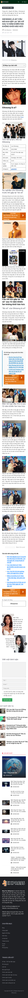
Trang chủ (5, 11)
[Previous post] (2, 624)
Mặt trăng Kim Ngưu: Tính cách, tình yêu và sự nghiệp (18, 810)
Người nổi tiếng (8, 7)
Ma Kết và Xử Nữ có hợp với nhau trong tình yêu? (17, 792)
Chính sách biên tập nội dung (9, 975)
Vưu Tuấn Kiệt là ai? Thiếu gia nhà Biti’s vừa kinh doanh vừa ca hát (16, 566)
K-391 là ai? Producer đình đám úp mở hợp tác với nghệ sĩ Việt (16, 371)
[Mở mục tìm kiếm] (19, 2)
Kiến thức (4, 935)
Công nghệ (5, 930)
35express (8, 30)
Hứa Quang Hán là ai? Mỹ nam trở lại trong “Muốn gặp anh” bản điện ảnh (16, 584)
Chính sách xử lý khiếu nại (8, 980)
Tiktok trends (5, 941)
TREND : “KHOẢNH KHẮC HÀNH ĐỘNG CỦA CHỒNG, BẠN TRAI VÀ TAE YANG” (18, 859)
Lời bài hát (4, 938)
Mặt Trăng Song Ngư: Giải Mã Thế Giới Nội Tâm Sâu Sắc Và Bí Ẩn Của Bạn (18, 783)
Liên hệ (4, 967)
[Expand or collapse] (24, 65)
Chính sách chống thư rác (8, 983)
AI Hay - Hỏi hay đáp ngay (8, 961)
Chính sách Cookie (7, 977)
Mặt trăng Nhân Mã (10, 773)
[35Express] (5, 2)
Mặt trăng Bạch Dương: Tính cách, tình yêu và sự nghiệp (17, 848)
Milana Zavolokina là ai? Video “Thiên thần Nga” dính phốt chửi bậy (16, 577)
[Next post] (25, 644)
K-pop (3, 943)
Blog (3, 927)
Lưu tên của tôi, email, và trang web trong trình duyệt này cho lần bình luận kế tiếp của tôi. (14, 693)
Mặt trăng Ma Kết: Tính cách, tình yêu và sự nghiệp (18, 839)
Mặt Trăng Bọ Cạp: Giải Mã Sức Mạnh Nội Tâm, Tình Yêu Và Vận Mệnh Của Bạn (18, 801)
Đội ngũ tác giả (6, 969)
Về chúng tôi (5, 964)
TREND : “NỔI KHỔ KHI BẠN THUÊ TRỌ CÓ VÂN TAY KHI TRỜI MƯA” (18, 869)
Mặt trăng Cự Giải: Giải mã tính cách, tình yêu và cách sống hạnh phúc (18, 830)
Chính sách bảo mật (7, 972)
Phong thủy (5, 947)
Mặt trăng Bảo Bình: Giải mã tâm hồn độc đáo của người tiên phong (17, 820)
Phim (3, 945)
